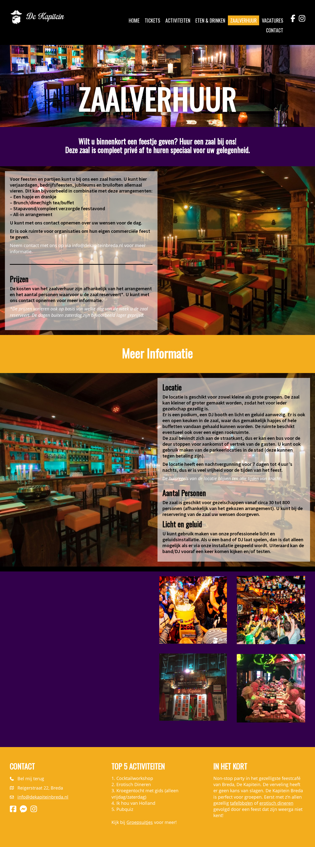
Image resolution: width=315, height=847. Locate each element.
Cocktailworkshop (134, 778)
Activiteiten (177, 20)
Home (134, 20)
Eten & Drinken (210, 20)
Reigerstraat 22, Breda (40, 788)
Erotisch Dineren (133, 784)
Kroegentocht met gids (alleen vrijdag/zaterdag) (144, 794)
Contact (274, 30)
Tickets (152, 20)
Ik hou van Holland (135, 803)
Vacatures (272, 20)
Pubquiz (124, 809)
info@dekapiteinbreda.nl (97, 245)
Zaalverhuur (243, 20)
